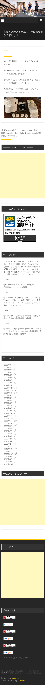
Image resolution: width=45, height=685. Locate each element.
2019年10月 (8, 454)
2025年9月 (8, 365)
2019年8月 (8, 459)
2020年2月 (8, 444)
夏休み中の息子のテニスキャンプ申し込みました (23, 130)
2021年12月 (8, 388)
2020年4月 (8, 439)
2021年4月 (8, 408)
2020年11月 (8, 421)
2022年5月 (8, 375)
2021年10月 (8, 393)
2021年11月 (8, 390)
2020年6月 (8, 433)
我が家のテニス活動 (21, 14)
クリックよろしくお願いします (15, 658)
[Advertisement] (22, 175)
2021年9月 (8, 395)
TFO (6, 51)
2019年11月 (8, 451)
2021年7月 (8, 400)
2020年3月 (8, 441)
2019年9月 (8, 456)
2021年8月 (8, 398)
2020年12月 (8, 418)
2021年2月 (8, 413)
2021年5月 (8, 405)
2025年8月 (8, 367)
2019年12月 (8, 449)
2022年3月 (8, 380)
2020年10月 (8, 423)
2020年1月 (8, 446)
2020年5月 (8, 436)
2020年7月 (8, 431)
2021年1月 (8, 416)
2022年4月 (8, 377)
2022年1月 (8, 385)
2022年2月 (8, 383)
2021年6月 (8, 403)
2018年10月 (8, 464)
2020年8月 (8, 428)
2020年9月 (8, 426)
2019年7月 (8, 462)
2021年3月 (8, 411)
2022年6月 (8, 372)
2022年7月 (8, 370)
